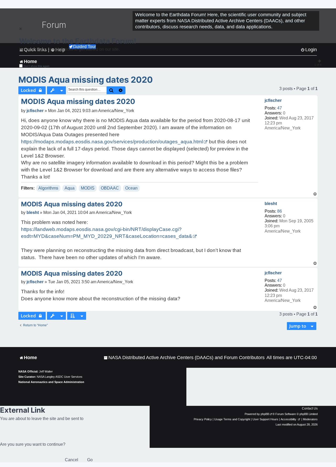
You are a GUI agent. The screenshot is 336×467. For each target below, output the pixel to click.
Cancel (71, 460)
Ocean (131, 188)
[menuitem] (184, 358)
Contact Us (310, 408)
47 (279, 108)
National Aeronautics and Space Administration (51, 382)
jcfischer (273, 100)
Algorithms (48, 188)
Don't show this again (37, 66)
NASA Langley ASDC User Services (59, 376)
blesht (271, 203)
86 (279, 211)
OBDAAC (110, 188)
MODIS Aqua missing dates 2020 (85, 80)
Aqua (70, 188)
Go (90, 460)
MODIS (87, 188)
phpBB (265, 414)
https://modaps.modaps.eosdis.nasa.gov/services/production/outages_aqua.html (112, 141)
